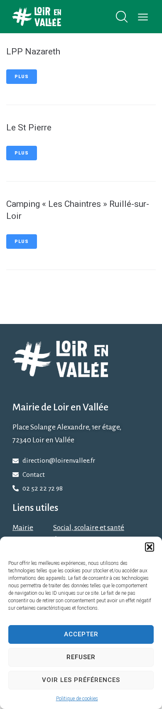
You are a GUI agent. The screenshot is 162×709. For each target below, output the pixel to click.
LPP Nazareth (33, 51)
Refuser (81, 657)
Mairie (22, 528)
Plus (22, 76)
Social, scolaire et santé (88, 528)
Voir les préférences (81, 680)
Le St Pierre (29, 127)
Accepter (81, 634)
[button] (149, 547)
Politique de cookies (77, 699)
